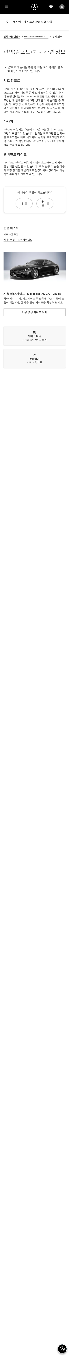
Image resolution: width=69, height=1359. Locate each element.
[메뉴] (6, 7)
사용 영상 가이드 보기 (34, 312)
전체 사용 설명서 (12, 36)
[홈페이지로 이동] (34, 7)
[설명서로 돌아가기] (8, 22)
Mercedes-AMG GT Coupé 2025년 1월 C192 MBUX (36, 36)
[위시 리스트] (51, 6)
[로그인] (61, 7)
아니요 (43, 203)
